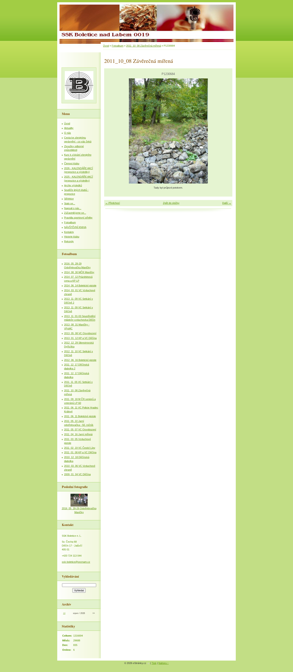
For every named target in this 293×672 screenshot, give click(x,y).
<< (64, 613)
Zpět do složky (171, 203)
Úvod (106, 45)
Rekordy (69, 241)
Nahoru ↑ (163, 663)
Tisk (154, 663)
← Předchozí (112, 203)
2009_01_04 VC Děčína (77, 474)
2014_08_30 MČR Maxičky (79, 272)
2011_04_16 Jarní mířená (78, 434)
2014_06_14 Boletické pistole (80, 285)
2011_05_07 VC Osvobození (80, 429)
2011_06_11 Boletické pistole (80, 416)
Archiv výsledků (73, 185)
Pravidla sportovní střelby (78, 217)
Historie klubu (71, 236)
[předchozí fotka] (111, 131)
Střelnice (69, 198)
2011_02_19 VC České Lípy (79, 447)
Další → (226, 203)
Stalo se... (69, 203)
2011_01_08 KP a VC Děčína (80, 452)
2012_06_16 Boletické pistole (80, 360)
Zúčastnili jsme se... (75, 212)
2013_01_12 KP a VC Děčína (80, 338)
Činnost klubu (71, 163)
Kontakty (69, 232)
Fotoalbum (117, 45)
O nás (67, 132)
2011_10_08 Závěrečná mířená (143, 45)
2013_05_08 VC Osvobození (80, 333)
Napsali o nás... (72, 208)
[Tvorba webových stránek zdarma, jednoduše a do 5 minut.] (148, 663)
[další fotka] (225, 131)
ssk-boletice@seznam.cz (76, 561)
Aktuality (68, 128)
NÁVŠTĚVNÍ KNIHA (75, 227)
